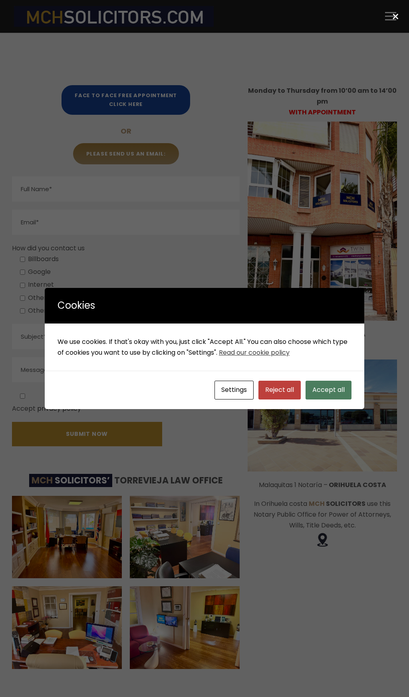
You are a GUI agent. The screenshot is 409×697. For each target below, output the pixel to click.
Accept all (328, 389)
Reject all (279, 389)
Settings (234, 389)
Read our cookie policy (254, 352)
